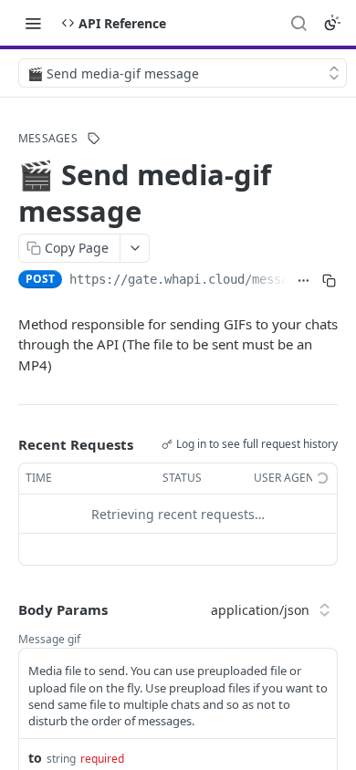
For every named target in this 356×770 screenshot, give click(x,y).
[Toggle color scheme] (332, 22)
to (35, 757)
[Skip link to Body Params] (5, 609)
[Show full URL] (303, 281)
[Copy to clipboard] (329, 281)
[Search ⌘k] (298, 22)
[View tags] (94, 139)
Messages (48, 138)
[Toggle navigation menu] (32, 22)
